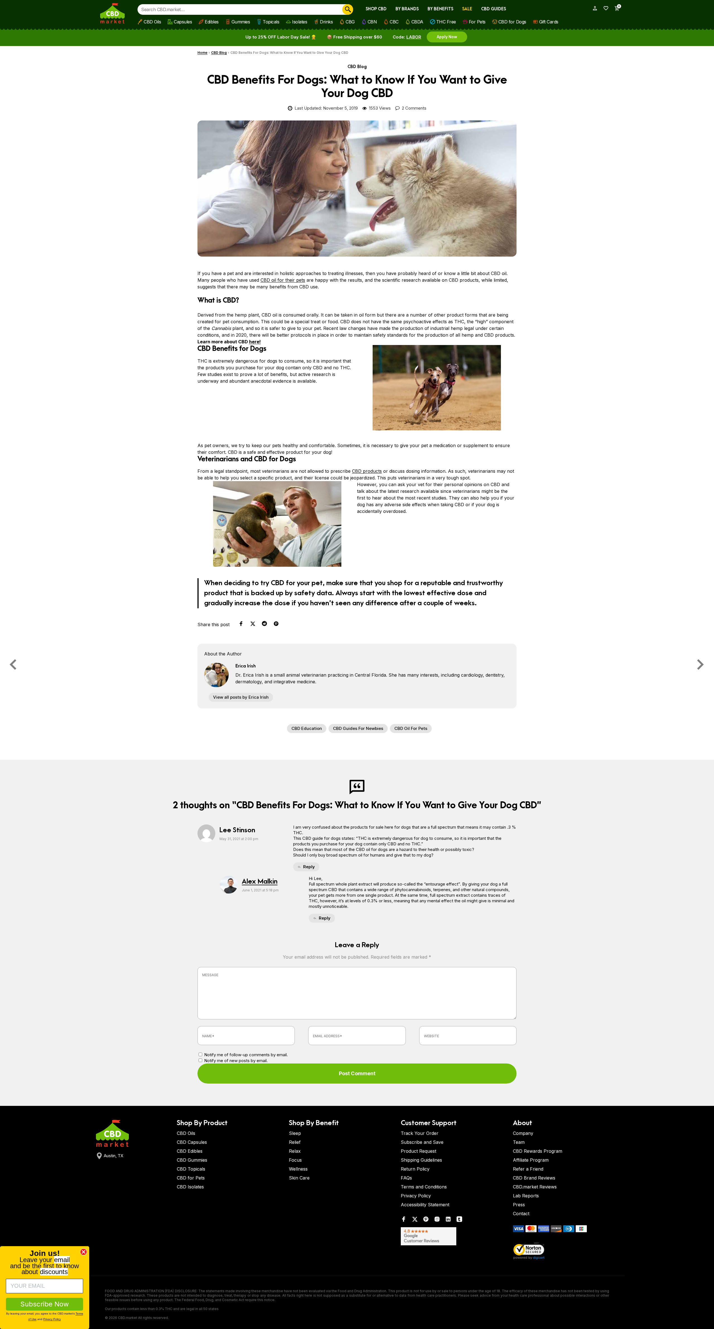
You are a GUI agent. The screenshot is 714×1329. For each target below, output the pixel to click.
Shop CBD (376, 9)
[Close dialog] (83, 1251)
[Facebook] (403, 1220)
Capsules (183, 22)
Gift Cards (548, 22)
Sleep (295, 1133)
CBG (350, 22)
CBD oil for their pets (282, 280)
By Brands (407, 9)
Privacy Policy (416, 1195)
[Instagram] (437, 1220)
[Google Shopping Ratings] (453, 1236)
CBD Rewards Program (537, 1151)
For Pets (477, 22)
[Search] (347, 9)
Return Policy (415, 1169)
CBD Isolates (190, 1187)
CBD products (367, 471)
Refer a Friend (528, 1169)
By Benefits (440, 9)
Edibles (212, 22)
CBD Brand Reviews (534, 1178)
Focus (295, 1160)
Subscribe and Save (422, 1142)
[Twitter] (415, 1220)
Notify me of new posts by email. (236, 1060)
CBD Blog (219, 52)
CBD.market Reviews (535, 1187)
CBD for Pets (191, 1178)
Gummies (240, 22)
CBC (394, 22)
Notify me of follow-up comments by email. (246, 1054)
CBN (372, 22)
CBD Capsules (192, 1142)
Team (519, 1142)
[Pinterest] (426, 1220)
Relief (295, 1142)
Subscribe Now (44, 1304)
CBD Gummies (192, 1160)
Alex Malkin (260, 881)
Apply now (447, 36)
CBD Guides (493, 9)
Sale (467, 9)
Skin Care (299, 1178)
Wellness (298, 1169)
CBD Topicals (191, 1169)
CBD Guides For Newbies (358, 728)
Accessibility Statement (425, 1204)
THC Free (446, 22)
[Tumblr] (459, 1220)
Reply (309, 866)
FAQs (406, 1178)
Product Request (418, 1151)
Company (523, 1133)
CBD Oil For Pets (410, 728)
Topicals (271, 22)
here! (255, 341)
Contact (521, 1213)
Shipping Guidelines (421, 1160)
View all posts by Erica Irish (241, 697)
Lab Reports (526, 1195)
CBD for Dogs (512, 22)
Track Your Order (419, 1133)
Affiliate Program (531, 1160)
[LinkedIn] (448, 1220)
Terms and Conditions (424, 1187)
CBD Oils (152, 22)
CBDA (417, 22)
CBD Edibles (189, 1151)
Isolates (299, 22)
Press (519, 1204)
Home (202, 52)
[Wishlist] (604, 8)
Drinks (326, 22)
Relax (295, 1151)
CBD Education (306, 728)
